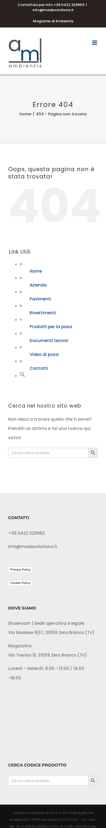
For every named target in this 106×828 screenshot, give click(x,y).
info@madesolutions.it (53, 10)
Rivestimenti (43, 313)
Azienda (38, 285)
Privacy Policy (20, 569)
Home (36, 271)
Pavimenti (40, 299)
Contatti (39, 368)
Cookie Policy (20, 583)
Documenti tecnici (49, 340)
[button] (22, 375)
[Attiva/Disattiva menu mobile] (95, 42)
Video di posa (44, 354)
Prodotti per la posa (51, 327)
